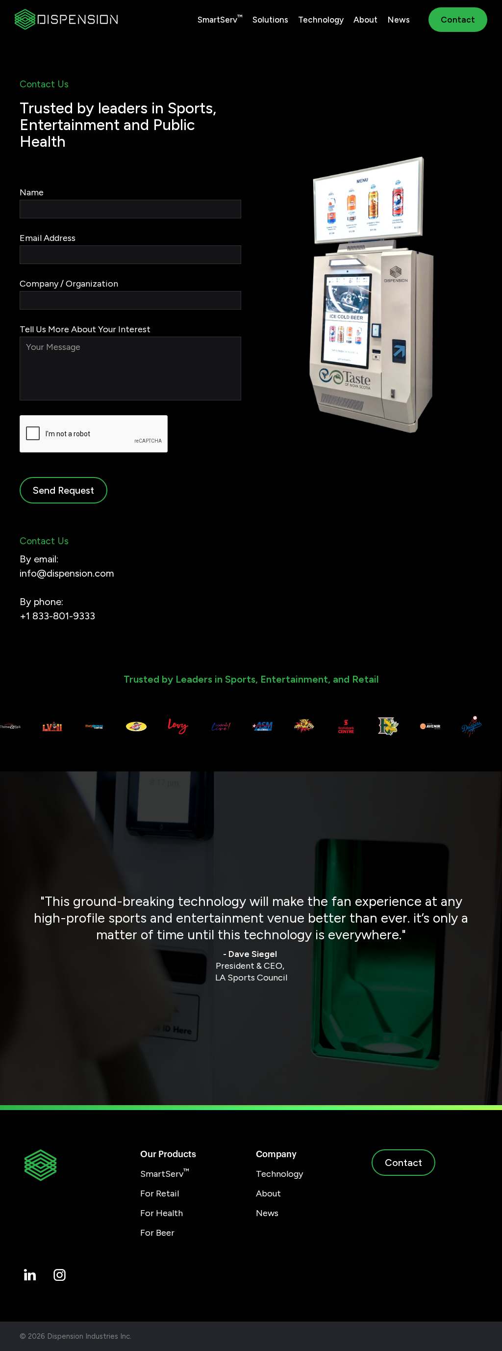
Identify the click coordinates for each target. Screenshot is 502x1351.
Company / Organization (69, 284)
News (398, 20)
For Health (161, 1213)
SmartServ (220, 20)
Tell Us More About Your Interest (85, 329)
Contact (458, 20)
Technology (321, 20)
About (365, 20)
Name (32, 192)
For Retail (159, 1193)
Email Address (47, 238)
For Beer (157, 1233)
